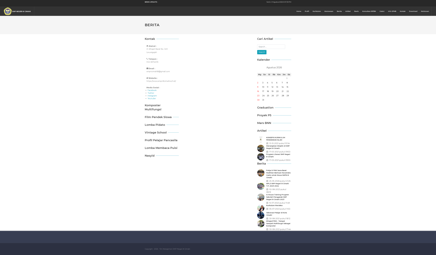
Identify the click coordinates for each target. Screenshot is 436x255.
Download (413, 11)
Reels (356, 11)
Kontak (402, 11)
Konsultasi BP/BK (369, 11)
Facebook (152, 90)
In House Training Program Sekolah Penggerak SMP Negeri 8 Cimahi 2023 (277, 197)
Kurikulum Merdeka (274, 205)
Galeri (382, 11)
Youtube (152, 98)
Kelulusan (425, 11)
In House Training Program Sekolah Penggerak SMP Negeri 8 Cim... (183, 2)
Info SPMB (392, 11)
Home (298, 11)
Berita (339, 11)
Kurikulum (317, 11)
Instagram (152, 96)
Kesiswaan (329, 11)
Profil (307, 11)
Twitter (151, 93)
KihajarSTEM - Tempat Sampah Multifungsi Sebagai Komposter (278, 223)
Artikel (348, 11)
